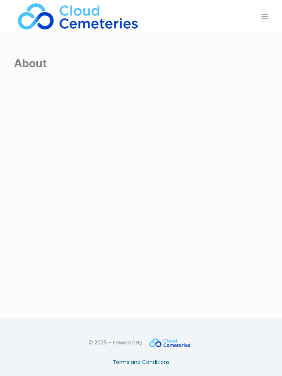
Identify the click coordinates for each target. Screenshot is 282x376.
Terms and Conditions (141, 362)
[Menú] (264, 16)
